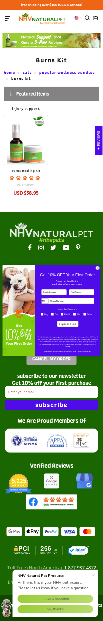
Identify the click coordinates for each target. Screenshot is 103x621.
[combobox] (45, 301)
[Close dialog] (98, 268)
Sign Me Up (67, 324)
